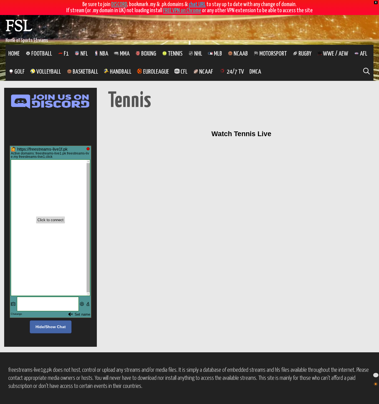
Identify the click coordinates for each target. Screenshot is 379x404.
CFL (184, 72)
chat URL (197, 4)
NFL (83, 54)
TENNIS (175, 54)
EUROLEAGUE (155, 72)
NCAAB (240, 54)
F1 (66, 54)
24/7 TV (235, 72)
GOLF (19, 72)
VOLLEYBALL (48, 72)
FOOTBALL (41, 54)
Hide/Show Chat (51, 327)
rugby (304, 54)
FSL (19, 27)
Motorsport (272, 54)
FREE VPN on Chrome (182, 10)
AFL (363, 54)
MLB (217, 54)
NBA (103, 54)
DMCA (255, 72)
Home (14, 54)
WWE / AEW (335, 54)
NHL (197, 54)
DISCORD (119, 4)
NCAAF (205, 72)
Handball (120, 72)
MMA (124, 54)
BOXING (148, 54)
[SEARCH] (366, 72)
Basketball (85, 72)
